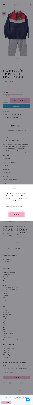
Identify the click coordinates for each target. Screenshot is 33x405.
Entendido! (6, 402)
